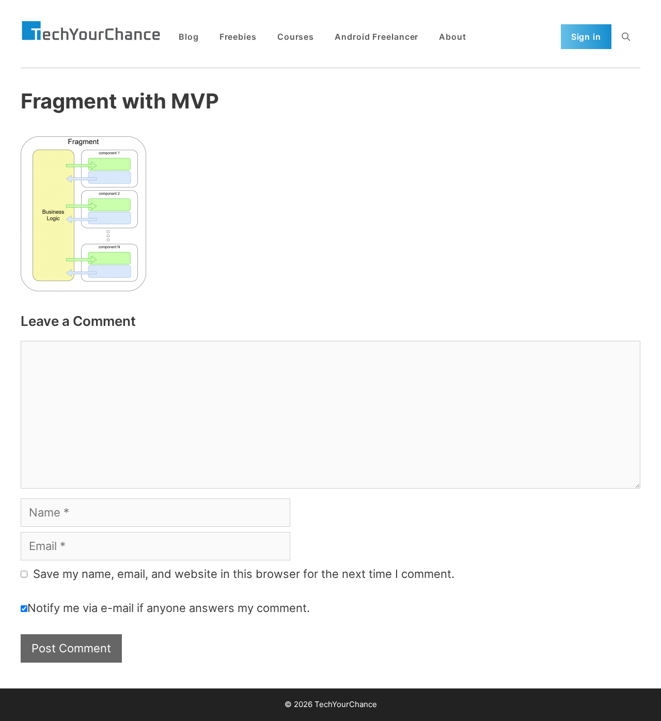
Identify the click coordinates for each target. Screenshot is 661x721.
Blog (189, 37)
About (452, 37)
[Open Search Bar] (625, 36)
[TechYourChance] (90, 31)
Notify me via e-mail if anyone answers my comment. (168, 608)
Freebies (238, 37)
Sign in (586, 37)
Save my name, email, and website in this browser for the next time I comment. (243, 574)
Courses (295, 37)
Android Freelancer (376, 37)
